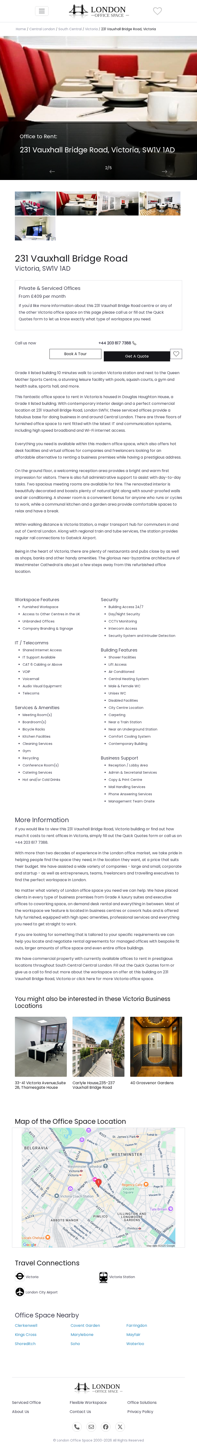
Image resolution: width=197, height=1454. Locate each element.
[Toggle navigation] (42, 11)
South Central (70, 29)
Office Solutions (142, 1402)
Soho (75, 1343)
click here (86, 978)
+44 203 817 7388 (114, 343)
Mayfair (133, 1334)
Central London (42, 29)
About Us (20, 1411)
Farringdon (136, 1325)
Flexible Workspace (88, 1402)
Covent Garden (85, 1325)
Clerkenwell (26, 1325)
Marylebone (82, 1334)
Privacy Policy (140, 1411)
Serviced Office (26, 1402)
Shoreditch (25, 1343)
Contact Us (80, 1411)
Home (21, 29)
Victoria (91, 29)
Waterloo (135, 1343)
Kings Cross (26, 1334)
